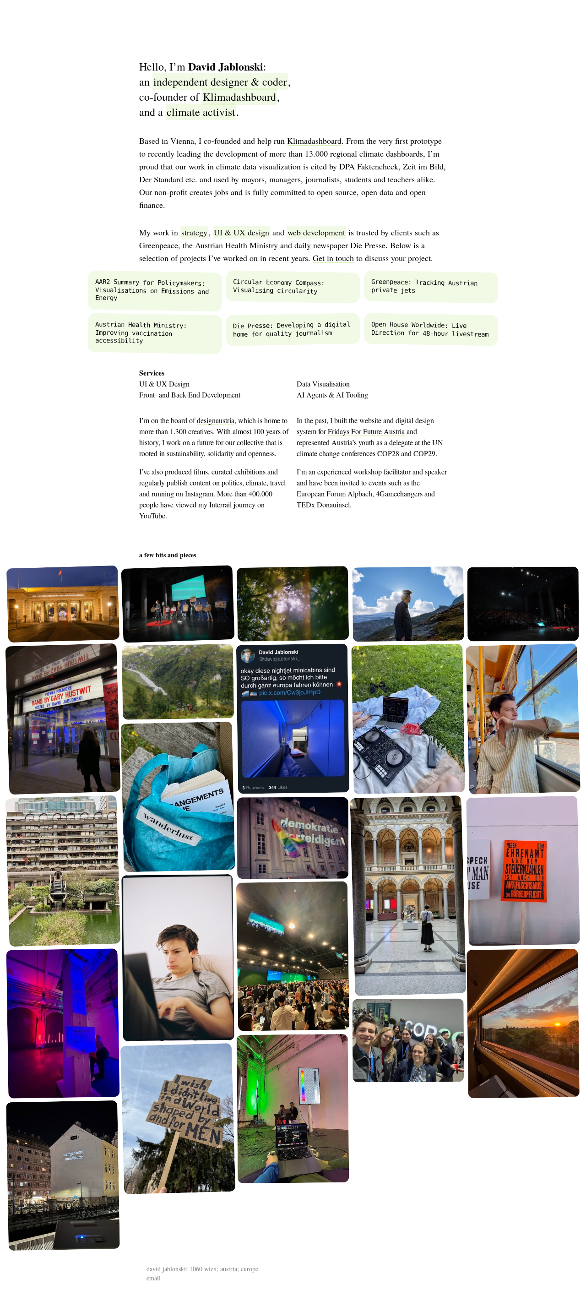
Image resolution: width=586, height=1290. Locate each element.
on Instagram (194, 493)
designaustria (215, 420)
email (153, 1278)
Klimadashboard (314, 140)
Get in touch (333, 257)
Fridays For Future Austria (366, 431)
